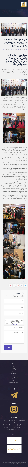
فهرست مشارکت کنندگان (13, 382)
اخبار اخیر (15, 49)
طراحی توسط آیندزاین (14, 463)
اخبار (14, 375)
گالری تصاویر (13, 377)
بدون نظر (25, 51)
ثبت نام (13, 371)
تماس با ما (14, 370)
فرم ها (13, 379)
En (13, 384)
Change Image (14, 324)
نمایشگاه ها (13, 373)
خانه (14, 366)
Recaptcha (21, 318)
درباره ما (13, 368)
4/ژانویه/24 (7, 49)
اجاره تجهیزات (13, 380)
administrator (23, 49)
